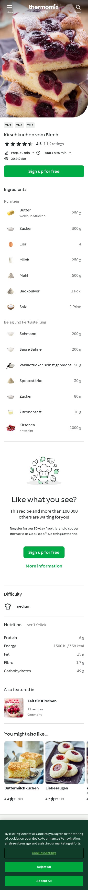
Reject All (44, 867)
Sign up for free (43, 171)
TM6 (19, 125)
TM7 (8, 125)
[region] (44, 855)
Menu (10, 12)
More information (44, 566)
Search (78, 12)
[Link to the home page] (44, 9)
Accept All (43, 881)
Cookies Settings (44, 853)
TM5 (30, 125)
